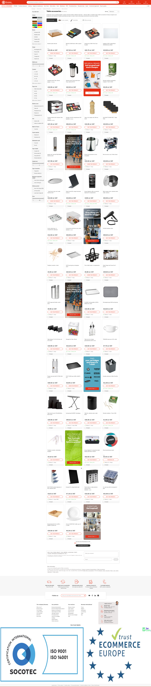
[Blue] (39, 23)
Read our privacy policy (6, 677)
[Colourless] (39, 19)
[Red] (39, 25)
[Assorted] (34, 27)
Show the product (55, 53)
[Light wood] (39, 21)
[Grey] (39, 17)
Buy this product (73, 53)
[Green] (34, 25)
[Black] (34, 17)
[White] (34, 19)
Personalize (110, 459)
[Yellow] (39, 27)
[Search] (117, 2)
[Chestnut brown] (34, 21)
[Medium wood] (34, 23)
